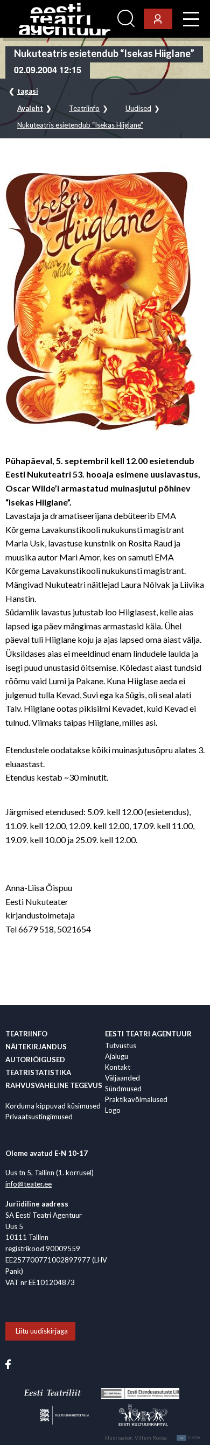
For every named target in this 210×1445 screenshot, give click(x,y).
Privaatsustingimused (39, 1116)
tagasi (27, 91)
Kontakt (117, 1067)
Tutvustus (120, 1045)
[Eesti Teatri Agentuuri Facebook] (8, 1363)
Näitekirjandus (36, 1046)
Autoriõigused (35, 1059)
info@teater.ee (28, 1184)
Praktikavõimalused (136, 1099)
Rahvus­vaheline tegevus (53, 1085)
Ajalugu (116, 1056)
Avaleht (30, 108)
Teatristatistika (38, 1072)
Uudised (138, 108)
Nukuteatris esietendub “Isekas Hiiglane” (80, 125)
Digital (190, 1438)
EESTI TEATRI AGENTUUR (148, 1033)
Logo (113, 1110)
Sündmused (123, 1088)
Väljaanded (122, 1078)
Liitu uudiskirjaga (42, 1331)
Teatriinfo (84, 108)
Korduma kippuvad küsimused (53, 1106)
